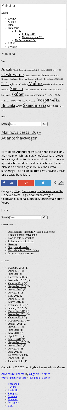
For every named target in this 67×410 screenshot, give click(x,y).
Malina (35, 83)
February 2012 (16, 305)
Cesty (18, 31)
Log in (46, 378)
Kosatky (12, 244)
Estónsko (28, 75)
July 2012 (13, 292)
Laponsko (58, 78)
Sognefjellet (49, 95)
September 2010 (17, 342)
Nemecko (5, 89)
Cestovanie (12, 74)
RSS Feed (34, 378)
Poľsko (26, 89)
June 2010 (13, 351)
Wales (19, 106)
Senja (59, 89)
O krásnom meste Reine (21, 241)
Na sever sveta (10, 195)
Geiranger (5, 79)
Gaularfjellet (54, 75)
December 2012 (17, 277)
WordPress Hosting (14, 378)
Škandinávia (34, 105)
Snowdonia (39, 95)
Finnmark (36, 75)
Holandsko (48, 79)
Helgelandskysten (27, 79)
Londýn (16, 84)
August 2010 (15, 345)
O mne (12, 21)
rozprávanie (44, 89)
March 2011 (14, 339)
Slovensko (29, 95)
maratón (46, 84)
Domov (12, 18)
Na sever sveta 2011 (33, 37)
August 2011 (15, 323)
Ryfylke (53, 89)
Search (5, 123)
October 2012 (15, 283)
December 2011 (16, 311)
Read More (23, 174)
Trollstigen (5, 101)
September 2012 (17, 286)
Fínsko (45, 75)
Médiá (11, 43)
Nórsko (16, 88)
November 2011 (17, 314)
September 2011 (17, 320)
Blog (11, 24)
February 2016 (16, 267)
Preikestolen (34, 89)
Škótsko (52, 106)
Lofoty (6, 84)
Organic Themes (39, 374)
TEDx (57, 95)
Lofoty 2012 (29, 34)
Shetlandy (6, 95)
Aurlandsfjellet (34, 70)
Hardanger (14, 79)
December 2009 (17, 354)
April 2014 (14, 270)
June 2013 (13, 273)
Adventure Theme (13, 374)
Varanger (32, 101)
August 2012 (15, 289)
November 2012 (17, 280)
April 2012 (14, 298)
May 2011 (13, 333)
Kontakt (12, 46)
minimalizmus (57, 84)
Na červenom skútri (25, 40)
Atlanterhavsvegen (20, 70)
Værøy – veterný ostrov (21, 253)
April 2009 (14, 357)
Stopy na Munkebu (18, 247)
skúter (18, 94)
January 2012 (15, 308)
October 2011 (15, 317)
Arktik (6, 69)
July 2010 (13, 348)
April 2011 (14, 336)
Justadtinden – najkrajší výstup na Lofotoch (31, 231)
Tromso (14, 101)
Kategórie (13, 27)
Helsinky (39, 79)
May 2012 (13, 295)
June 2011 (13, 329)
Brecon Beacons (53, 70)
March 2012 (14, 301)
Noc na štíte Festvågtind (21, 237)
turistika (23, 100)
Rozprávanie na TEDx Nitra (23, 250)
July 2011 (13, 326)
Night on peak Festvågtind (22, 234)
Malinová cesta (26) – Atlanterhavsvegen (21, 135)
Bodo (43, 70)
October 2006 (15, 361)
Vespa (43, 99)
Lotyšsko (24, 84)
